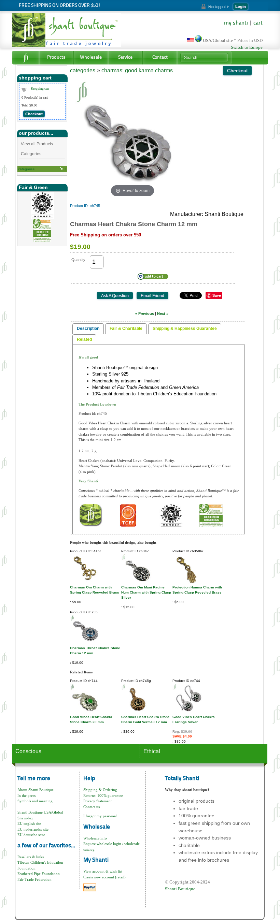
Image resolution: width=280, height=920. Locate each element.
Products (56, 57)
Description (88, 328)
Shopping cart (40, 88)
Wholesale (91, 57)
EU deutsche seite (31, 835)
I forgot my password (100, 816)
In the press (26, 795)
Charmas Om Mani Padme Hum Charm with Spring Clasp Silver (146, 592)
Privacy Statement (97, 801)
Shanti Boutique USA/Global (40, 812)
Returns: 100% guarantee (103, 795)
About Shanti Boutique (35, 790)
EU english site (29, 823)
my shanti (236, 23)
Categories (31, 153)
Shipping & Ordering (100, 790)
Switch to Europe (247, 47)
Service (125, 57)
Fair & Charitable (126, 328)
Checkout (34, 114)
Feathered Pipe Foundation (38, 874)
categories (26, 169)
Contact (160, 57)
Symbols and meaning (35, 801)
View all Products (37, 144)
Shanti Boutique (180, 888)
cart (258, 23)
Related (84, 339)
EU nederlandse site (32, 829)
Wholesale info (95, 838)
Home (25, 57)
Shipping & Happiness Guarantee (185, 328)
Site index (25, 818)
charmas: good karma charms (137, 70)
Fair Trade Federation (34, 879)
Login (240, 6)
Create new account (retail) (104, 877)
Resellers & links (30, 857)
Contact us (91, 807)
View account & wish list (102, 871)
